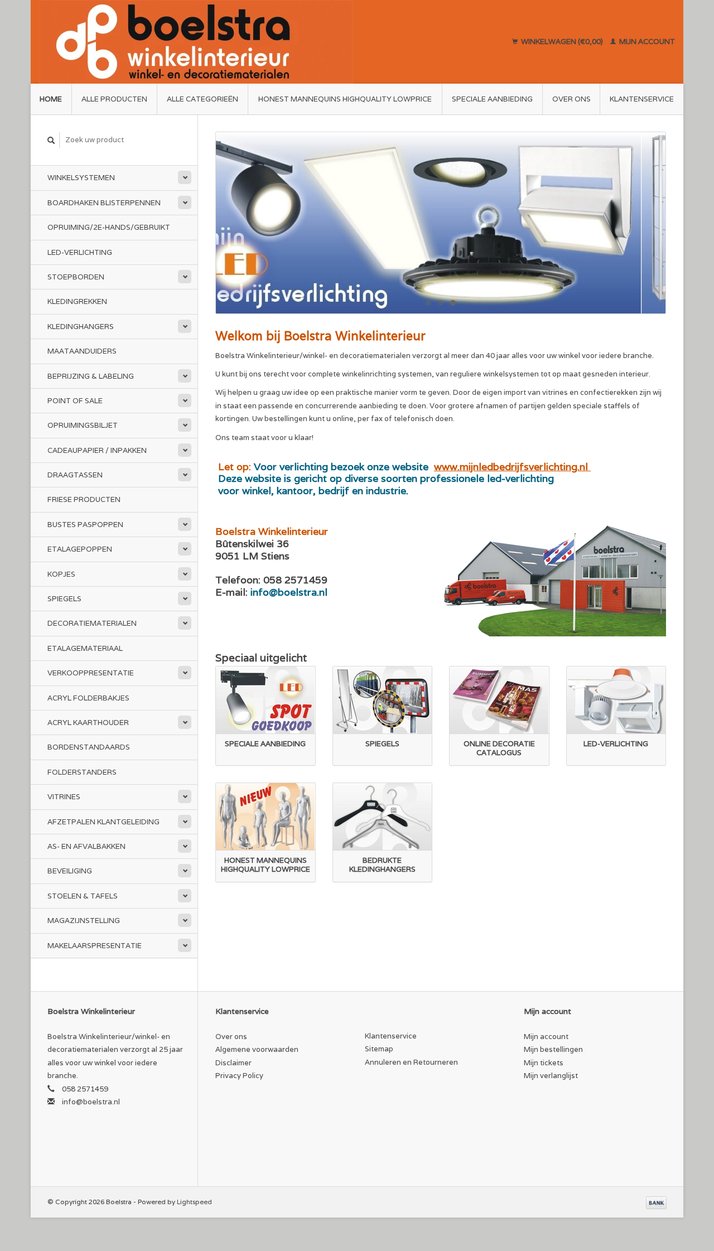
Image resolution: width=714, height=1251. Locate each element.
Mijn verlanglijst (551, 1075)
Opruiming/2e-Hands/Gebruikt (108, 227)
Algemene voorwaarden (256, 1049)
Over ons (571, 99)
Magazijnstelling (83, 920)
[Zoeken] (51, 140)
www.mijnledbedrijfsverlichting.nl (512, 466)
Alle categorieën (202, 99)
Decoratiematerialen (92, 623)
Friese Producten (83, 499)
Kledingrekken (77, 301)
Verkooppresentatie (90, 673)
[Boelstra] (248, 42)
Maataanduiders (82, 351)
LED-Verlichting (79, 252)
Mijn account (646, 41)
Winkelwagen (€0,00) (562, 41)
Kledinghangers (80, 326)
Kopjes (61, 574)
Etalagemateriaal (85, 648)
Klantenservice (642, 99)
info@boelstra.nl (91, 1102)
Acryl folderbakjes (88, 698)
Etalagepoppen (79, 549)
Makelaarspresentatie (94, 945)
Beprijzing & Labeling (90, 376)
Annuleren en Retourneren (411, 1062)
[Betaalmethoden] (656, 1201)
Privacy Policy (239, 1075)
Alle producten (114, 99)
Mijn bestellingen (553, 1049)
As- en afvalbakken (86, 846)
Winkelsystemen (81, 177)
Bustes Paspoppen (85, 524)
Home (51, 99)
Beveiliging (69, 871)
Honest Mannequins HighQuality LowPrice (345, 99)
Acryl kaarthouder (88, 722)
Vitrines (63, 796)
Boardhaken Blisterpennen (104, 202)
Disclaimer (233, 1063)
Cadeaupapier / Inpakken (97, 450)
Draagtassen (75, 475)
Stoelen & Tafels (82, 896)
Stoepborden (75, 277)
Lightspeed (194, 1201)
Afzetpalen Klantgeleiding (103, 822)
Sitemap (379, 1049)
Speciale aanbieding (492, 99)
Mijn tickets (543, 1063)
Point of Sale (75, 400)
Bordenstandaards (88, 747)
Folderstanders (82, 772)
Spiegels (64, 598)
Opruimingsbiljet (82, 425)
